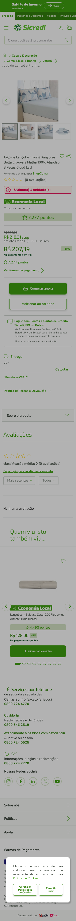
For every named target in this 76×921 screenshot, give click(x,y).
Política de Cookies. (26, 878)
